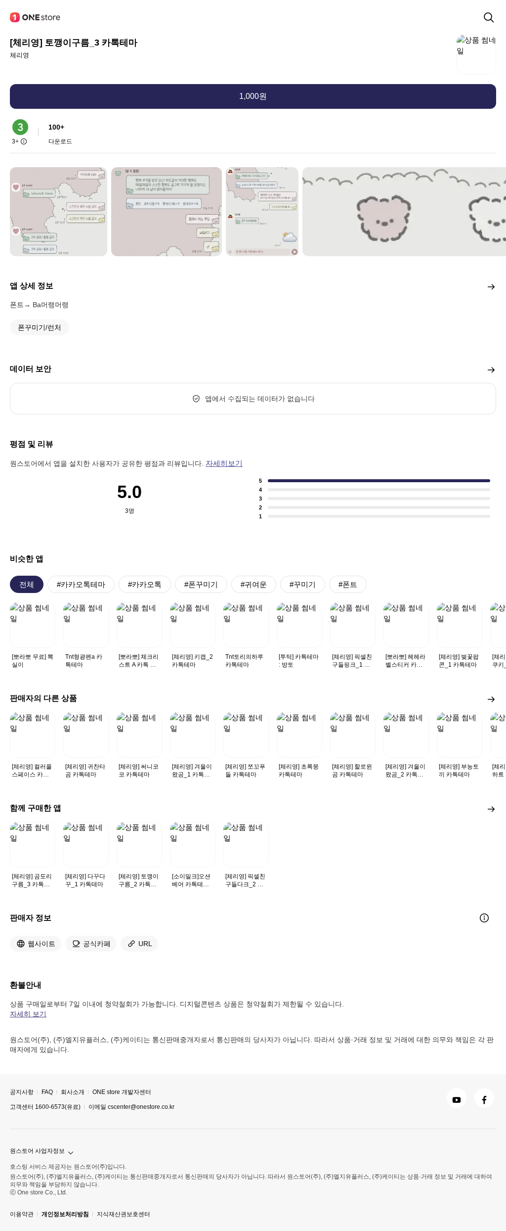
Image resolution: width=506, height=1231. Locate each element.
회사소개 (72, 1092)
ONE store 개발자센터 (121, 1092)
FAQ (47, 1092)
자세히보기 (224, 463)
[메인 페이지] (35, 17)
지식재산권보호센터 (123, 1214)
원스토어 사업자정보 (37, 1150)
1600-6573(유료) (58, 1106)
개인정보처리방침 (65, 1214)
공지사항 (22, 1092)
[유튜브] (456, 1098)
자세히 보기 (28, 1014)
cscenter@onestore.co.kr (141, 1106)
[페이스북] (484, 1098)
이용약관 (22, 1214)
